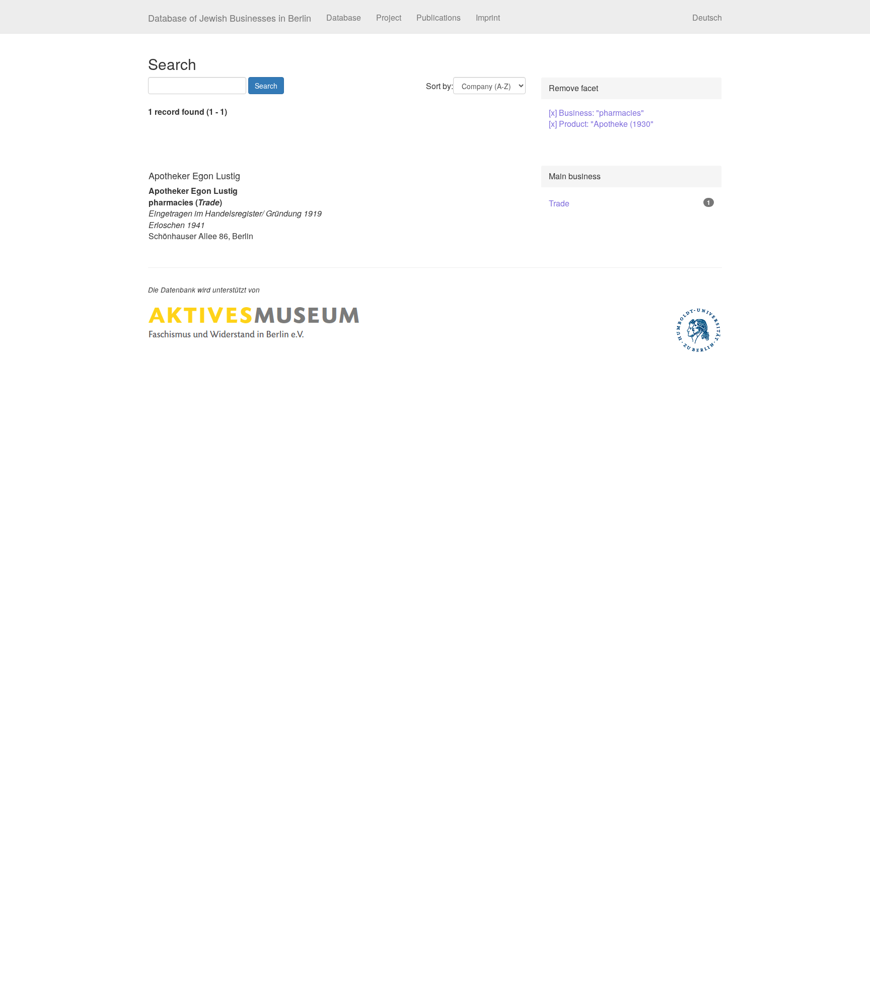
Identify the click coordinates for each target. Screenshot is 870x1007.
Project (388, 17)
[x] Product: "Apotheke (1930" (601, 123)
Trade (559, 203)
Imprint (488, 17)
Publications (438, 17)
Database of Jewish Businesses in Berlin (229, 17)
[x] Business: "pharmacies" (596, 112)
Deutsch (707, 17)
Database (343, 17)
